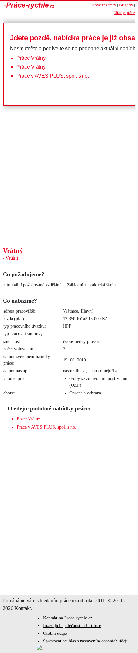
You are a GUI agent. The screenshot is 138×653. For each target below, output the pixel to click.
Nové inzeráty (104, 5)
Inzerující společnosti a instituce (72, 625)
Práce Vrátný (31, 58)
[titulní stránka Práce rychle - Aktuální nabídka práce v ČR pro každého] (40, 5)
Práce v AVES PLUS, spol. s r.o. (52, 76)
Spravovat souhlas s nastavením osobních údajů (86, 641)
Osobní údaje (55, 633)
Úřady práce (124, 13)
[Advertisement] (69, 199)
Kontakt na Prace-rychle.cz (67, 618)
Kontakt (22, 608)
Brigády (126, 5)
